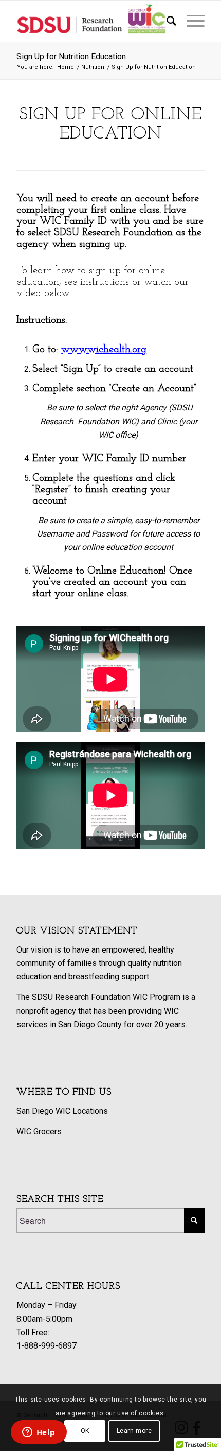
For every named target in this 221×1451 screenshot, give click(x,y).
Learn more (134, 1431)
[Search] (166, 21)
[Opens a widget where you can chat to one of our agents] (38, 1433)
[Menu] (190, 21)
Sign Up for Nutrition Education (71, 56)
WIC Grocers (39, 1131)
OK (85, 1431)
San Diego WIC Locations (62, 1111)
